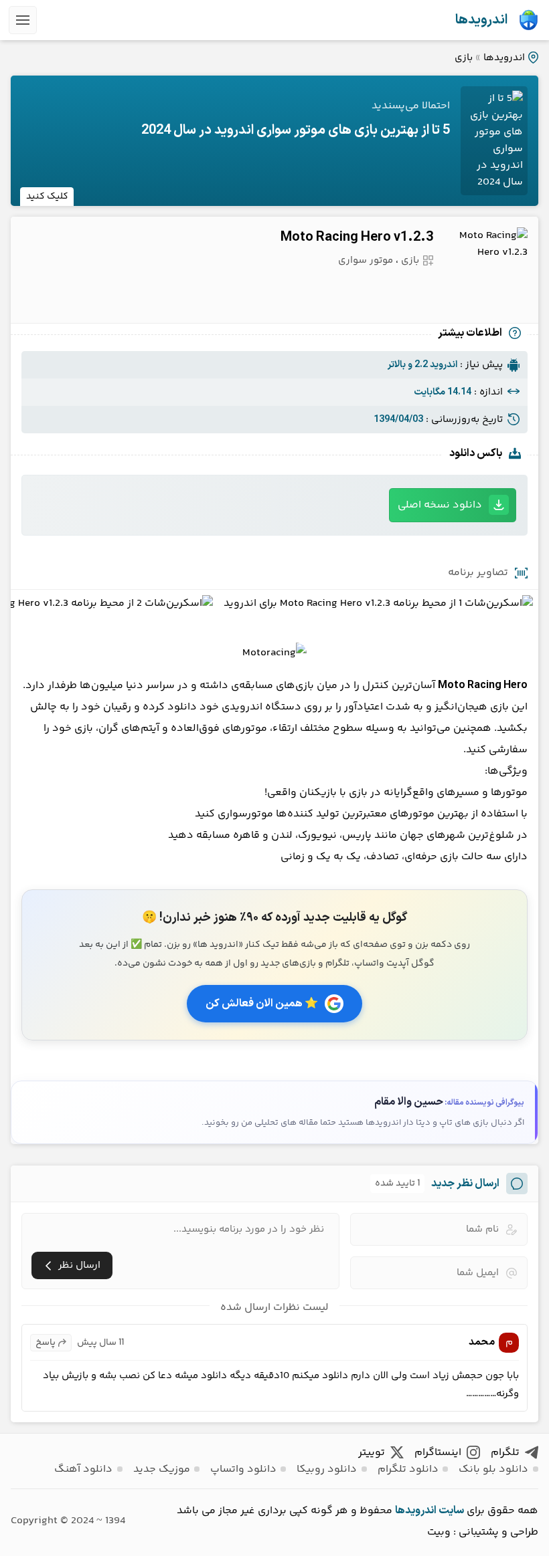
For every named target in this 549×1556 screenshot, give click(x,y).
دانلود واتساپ (243, 1469)
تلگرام (505, 1452)
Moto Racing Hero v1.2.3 (357, 237)
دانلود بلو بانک (493, 1469)
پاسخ (45, 1342)
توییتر (371, 1452)
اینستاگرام (437, 1452)
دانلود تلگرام (408, 1469)
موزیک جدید (161, 1469)
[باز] (23, 20)
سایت (451, 1511)
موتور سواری (365, 260)
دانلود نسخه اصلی (440, 505)
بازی (464, 58)
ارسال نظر (79, 1265)
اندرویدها (481, 20)
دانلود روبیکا (327, 1469)
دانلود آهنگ (83, 1469)
